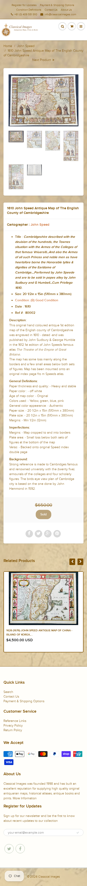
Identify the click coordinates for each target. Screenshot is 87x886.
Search (8, 692)
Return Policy (12, 730)
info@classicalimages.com (60, 14)
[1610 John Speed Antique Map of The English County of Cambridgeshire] (43, 100)
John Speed (26, 46)
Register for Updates (24, 5)
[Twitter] (9, 848)
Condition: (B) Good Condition (36, 300)
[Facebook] (20, 848)
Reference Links (14, 721)
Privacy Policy (13, 725)
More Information (25, 798)
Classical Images (49, 877)
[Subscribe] (77, 832)
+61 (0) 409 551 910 (25, 14)
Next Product (42, 60)
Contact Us (51, 9)
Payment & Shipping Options (57, 5)
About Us (66, 9)
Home (7, 46)
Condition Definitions (28, 9)
